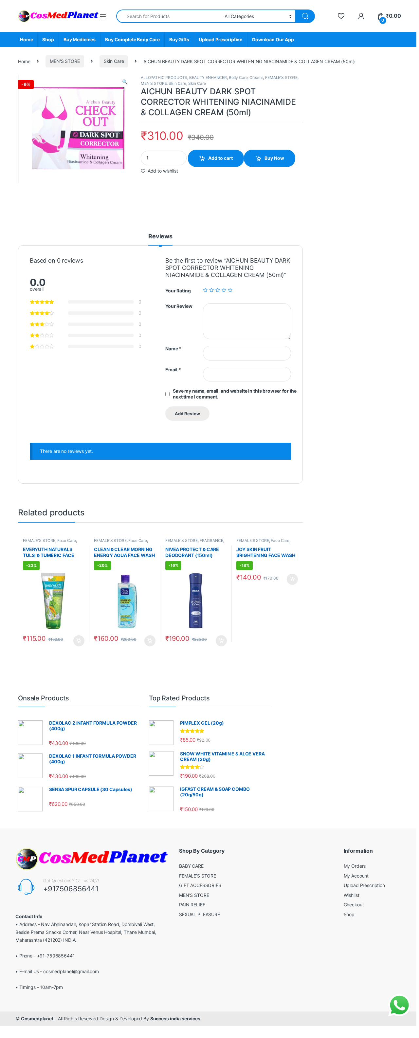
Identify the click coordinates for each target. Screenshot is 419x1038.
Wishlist (351, 895)
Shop (48, 39)
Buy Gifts (179, 39)
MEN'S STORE (65, 61)
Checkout (354, 904)
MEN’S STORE (194, 895)
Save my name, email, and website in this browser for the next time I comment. (235, 393)
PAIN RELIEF (192, 904)
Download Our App (273, 39)
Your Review (178, 306)
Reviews (160, 236)
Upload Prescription (221, 39)
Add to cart (220, 158)
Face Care (66, 540)
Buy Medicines (80, 39)
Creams (256, 77)
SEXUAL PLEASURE (199, 914)
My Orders (355, 866)
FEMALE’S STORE (197, 876)
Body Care (238, 77)
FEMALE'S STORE (281, 77)
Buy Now (274, 158)
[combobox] (168, 16)
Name (173, 348)
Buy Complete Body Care (132, 39)
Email (173, 369)
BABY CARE (191, 866)
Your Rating (178, 290)
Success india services (175, 1018)
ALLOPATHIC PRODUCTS (164, 77)
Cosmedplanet (37, 1018)
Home (26, 39)
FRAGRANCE (211, 540)
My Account (356, 876)
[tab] (160, 239)
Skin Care (114, 61)
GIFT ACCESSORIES (200, 885)
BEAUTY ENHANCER (208, 77)
